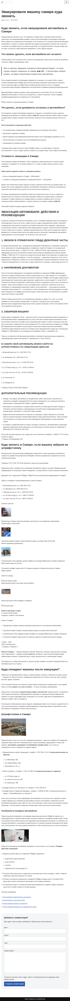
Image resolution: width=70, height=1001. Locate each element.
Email (6, 935)
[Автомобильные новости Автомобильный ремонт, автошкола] (6, 2)
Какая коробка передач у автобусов (15, 903)
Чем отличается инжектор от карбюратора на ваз (19, 907)
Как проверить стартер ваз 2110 (14, 900)
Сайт (5, 943)
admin (7, 20)
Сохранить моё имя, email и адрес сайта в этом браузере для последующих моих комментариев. (31, 978)
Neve (26, 999)
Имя (6, 927)
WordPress (41, 999)
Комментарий (9, 951)
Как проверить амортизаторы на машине (17, 897)
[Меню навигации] (66, 2)
